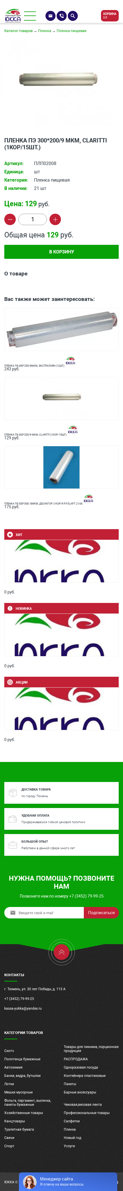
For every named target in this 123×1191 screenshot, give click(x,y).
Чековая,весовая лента (83, 1105)
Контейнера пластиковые (85, 1076)
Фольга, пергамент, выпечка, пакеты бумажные (27, 1103)
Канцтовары (14, 1121)
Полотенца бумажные (22, 1059)
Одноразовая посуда (81, 1067)
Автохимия (13, 1067)
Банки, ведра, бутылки (22, 1076)
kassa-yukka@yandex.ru (23, 1009)
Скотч (9, 1051)
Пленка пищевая (71, 31)
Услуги (69, 1146)
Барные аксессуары (80, 1092)
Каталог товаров (18, 31)
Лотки (9, 1084)
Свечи (9, 1138)
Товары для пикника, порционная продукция (91, 1049)
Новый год (72, 1138)
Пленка (44, 31)
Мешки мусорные (18, 1092)
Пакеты (70, 1084)
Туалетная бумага (19, 1130)
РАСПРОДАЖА (76, 1059)
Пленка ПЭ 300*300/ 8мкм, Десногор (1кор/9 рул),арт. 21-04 (43, 503)
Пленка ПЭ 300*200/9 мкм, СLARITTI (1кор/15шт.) (35, 434)
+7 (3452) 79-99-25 (19, 999)
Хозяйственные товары (23, 1113)
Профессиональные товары (87, 1113)
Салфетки (72, 1121)
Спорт (9, 1146)
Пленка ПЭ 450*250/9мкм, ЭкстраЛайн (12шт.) (34, 365)
